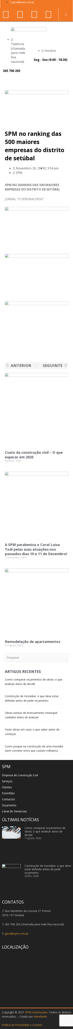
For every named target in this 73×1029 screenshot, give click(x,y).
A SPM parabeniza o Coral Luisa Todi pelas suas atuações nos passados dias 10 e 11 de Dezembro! (36, 549)
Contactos (8, 799)
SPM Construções (36, 1012)
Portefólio (8, 793)
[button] (65, 80)
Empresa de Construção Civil (20, 775)
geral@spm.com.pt (16, 933)
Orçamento (9, 805)
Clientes (7, 787)
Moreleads (40, 1016)
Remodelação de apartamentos (32, 641)
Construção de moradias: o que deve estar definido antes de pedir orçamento (48, 869)
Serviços (7, 781)
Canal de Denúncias (14, 811)
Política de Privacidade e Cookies (22, 1025)
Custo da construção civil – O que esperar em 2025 (34, 454)
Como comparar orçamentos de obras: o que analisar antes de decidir (45, 831)
